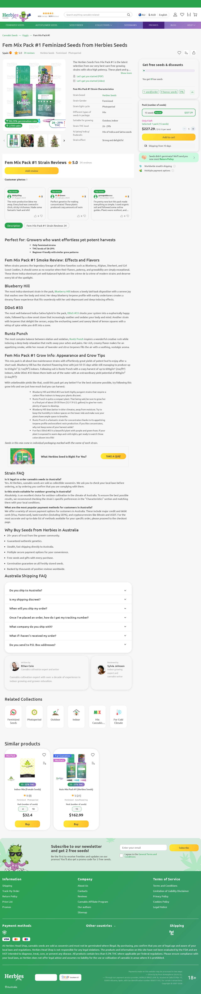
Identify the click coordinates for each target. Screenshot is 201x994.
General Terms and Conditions (141, 855)
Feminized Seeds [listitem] (15, 25)
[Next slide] (64, 141)
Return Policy (9, 896)
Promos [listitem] (153, 25)
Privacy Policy (160, 896)
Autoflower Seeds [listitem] (46, 25)
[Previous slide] (4, 141)
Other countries (99, 925)
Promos (6, 906)
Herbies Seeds (109, 95)
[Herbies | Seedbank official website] (17, 16)
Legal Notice (160, 906)
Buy (27, 824)
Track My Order (10, 890)
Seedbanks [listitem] (130, 25)
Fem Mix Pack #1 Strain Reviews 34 (47, 225)
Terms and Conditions (165, 885)
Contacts (82, 890)
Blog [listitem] (173, 25)
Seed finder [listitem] (76, 25)
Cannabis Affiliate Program (93, 901)
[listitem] (176, 14)
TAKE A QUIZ (113, 456)
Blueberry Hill (62, 291)
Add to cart (169, 137)
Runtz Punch (76, 338)
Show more (126, 72)
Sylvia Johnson (116, 666)
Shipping (7, 885)
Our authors (84, 906)
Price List (7, 901)
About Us (83, 885)
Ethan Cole (27, 666)
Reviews (82, 896)
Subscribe (184, 847)
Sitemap (82, 912)
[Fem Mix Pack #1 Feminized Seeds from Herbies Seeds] (34, 95)
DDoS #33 (73, 313)
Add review (31, 170)
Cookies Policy (161, 901)
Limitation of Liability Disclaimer (171, 890)
